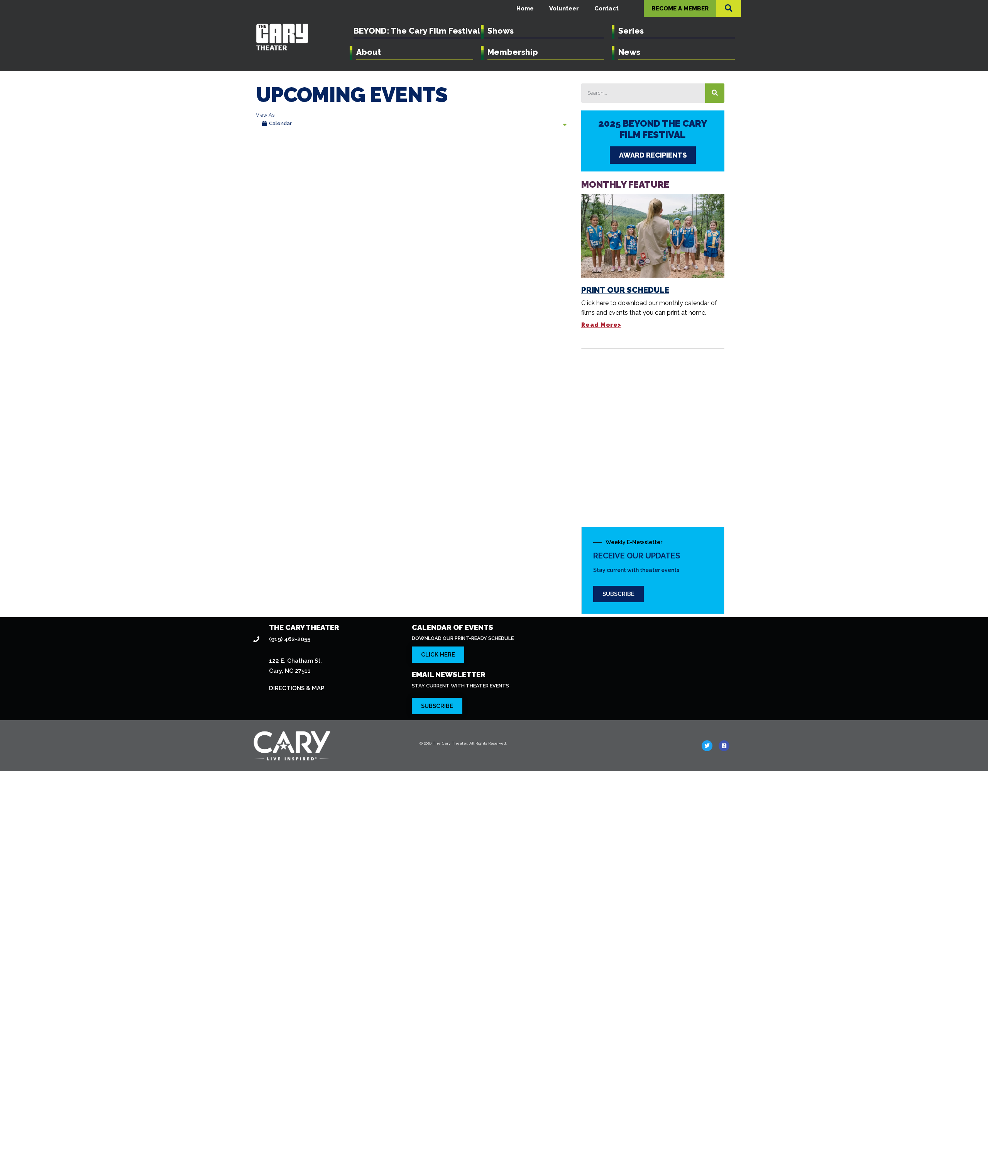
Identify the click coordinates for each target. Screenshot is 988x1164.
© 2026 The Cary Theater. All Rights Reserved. (463, 743)
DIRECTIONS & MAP (296, 688)
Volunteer (564, 8)
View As (265, 115)
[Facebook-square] (724, 745)
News (629, 52)
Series (631, 31)
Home (525, 8)
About (368, 52)
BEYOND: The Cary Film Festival (417, 31)
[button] (729, 8)
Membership (512, 52)
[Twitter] (707, 745)
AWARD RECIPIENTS (653, 155)
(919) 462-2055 (289, 639)
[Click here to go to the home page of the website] (329, 746)
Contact (606, 8)
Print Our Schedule (625, 290)
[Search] (714, 93)
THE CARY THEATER (304, 627)
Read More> (601, 324)
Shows (500, 31)
